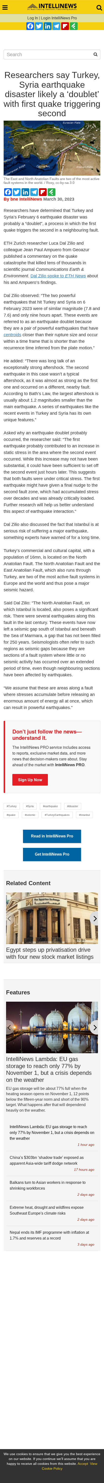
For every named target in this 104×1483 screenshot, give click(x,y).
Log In (32, 18)
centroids (12, 334)
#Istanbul (84, 814)
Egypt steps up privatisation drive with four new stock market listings (50, 953)
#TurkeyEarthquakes (57, 814)
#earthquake (50, 806)
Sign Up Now (30, 779)
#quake (11, 814)
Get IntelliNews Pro (52, 854)
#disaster (72, 806)
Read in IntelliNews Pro (52, 836)
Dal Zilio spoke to (58, 275)
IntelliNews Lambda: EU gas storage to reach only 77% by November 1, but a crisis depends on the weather (49, 1069)
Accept (83, 1464)
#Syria (30, 806)
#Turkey (12, 806)
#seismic (30, 814)
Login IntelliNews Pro (59, 18)
